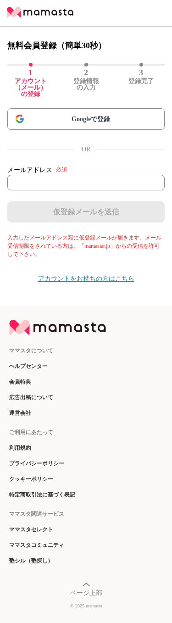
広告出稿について (31, 397)
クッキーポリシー (31, 479)
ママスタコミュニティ (36, 545)
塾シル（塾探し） (31, 560)
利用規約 (20, 448)
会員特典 (20, 381)
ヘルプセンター (28, 366)
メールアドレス (37, 169)
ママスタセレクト (31, 529)
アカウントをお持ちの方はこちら (86, 278)
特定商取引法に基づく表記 (42, 494)
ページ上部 (86, 593)
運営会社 (20, 413)
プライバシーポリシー (36, 463)
